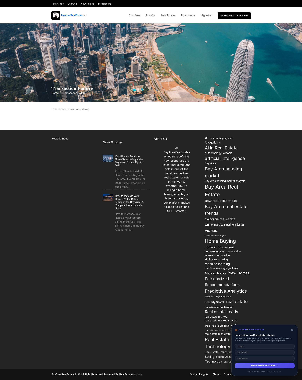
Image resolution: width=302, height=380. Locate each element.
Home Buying (220, 241)
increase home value (217, 255)
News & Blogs (59, 138)
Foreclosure (104, 3)
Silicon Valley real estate (230, 357)
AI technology (213, 153)
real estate (237, 301)
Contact (228, 374)
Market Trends (216, 273)
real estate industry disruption (219, 307)
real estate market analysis (221, 320)
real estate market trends (220, 334)
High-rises (207, 15)
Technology (213, 361)
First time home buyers (215, 236)
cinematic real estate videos (224, 227)
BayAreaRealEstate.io (221, 201)
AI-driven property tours (221, 139)
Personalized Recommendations (222, 281)
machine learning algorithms (221, 268)
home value (234, 251)
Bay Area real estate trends (226, 210)
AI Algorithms (213, 142)
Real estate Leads (221, 311)
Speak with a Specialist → (265, 365)
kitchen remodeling (216, 259)
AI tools (227, 153)
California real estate (220, 219)
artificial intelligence (225, 158)
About (216, 374)
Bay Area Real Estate (221, 191)
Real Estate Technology (217, 343)
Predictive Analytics (226, 291)
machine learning (217, 264)
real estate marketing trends (218, 330)
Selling (209, 357)
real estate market (216, 316)
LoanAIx (72, 3)
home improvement (219, 247)
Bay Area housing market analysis (225, 181)
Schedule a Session (234, 15)
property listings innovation (218, 297)
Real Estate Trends (216, 352)
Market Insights (199, 374)
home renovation (215, 251)
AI (206, 138)
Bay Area (210, 163)
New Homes (87, 3)
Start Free (58, 3)
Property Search (215, 302)
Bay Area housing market (223, 172)
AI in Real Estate (221, 147)
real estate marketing (223, 325)
